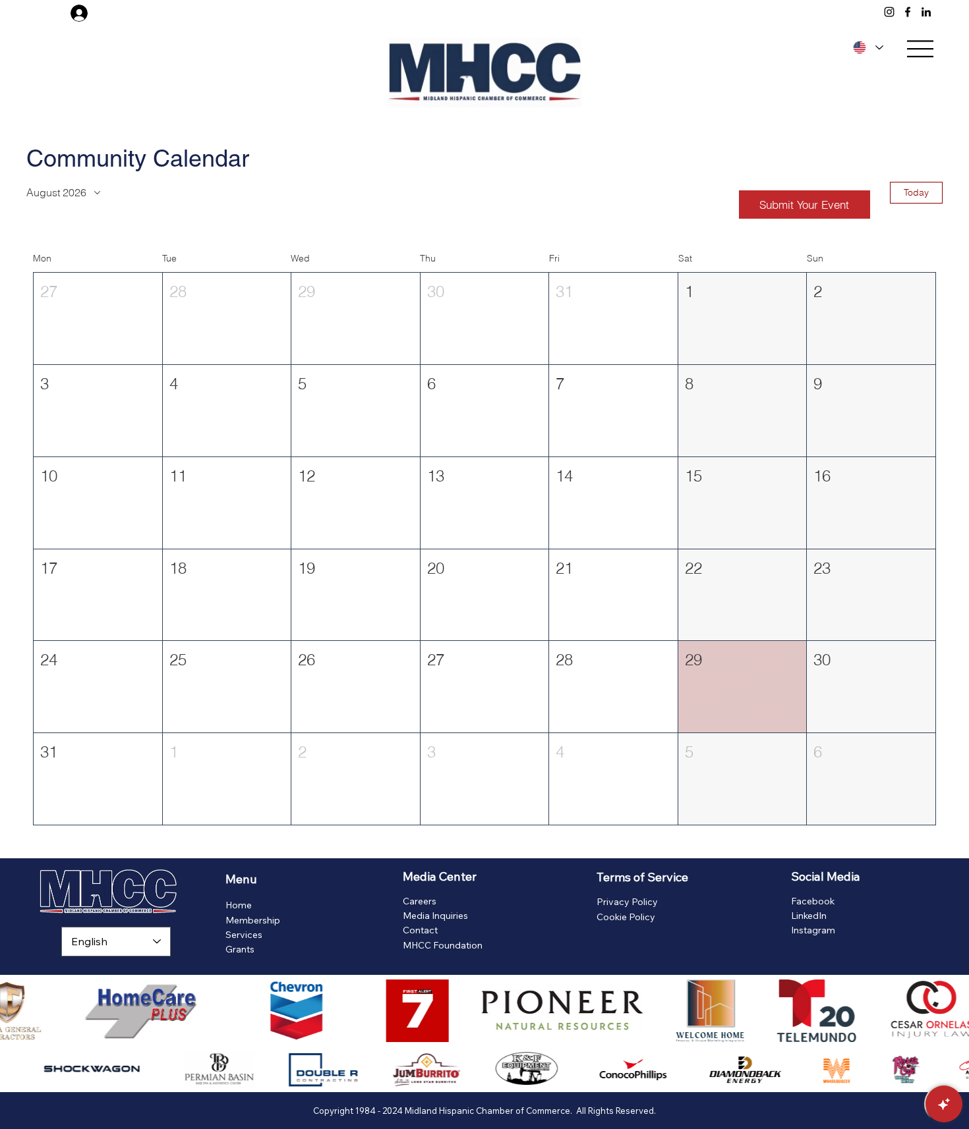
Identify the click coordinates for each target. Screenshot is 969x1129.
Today (916, 192)
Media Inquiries (435, 916)
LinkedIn (809, 916)
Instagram (813, 930)
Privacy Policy (627, 902)
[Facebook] (907, 11)
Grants (239, 949)
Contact (420, 930)
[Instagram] (889, 11)
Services (243, 935)
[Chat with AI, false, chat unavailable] (943, 1104)
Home (238, 905)
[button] (98, 318)
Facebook (813, 901)
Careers (419, 901)
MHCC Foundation (443, 945)
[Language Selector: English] (866, 47)
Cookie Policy (626, 917)
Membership (252, 920)
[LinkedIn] (926, 11)
